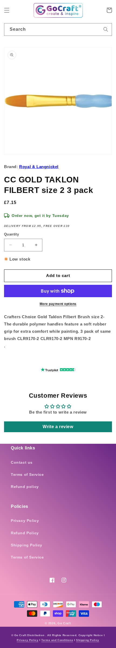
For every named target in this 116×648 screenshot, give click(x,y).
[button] (7, 10)
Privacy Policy (25, 520)
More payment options (58, 304)
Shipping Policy (26, 545)
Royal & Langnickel (39, 166)
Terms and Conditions (57, 640)
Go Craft (64, 623)
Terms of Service (27, 474)
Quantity (11, 234)
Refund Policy (25, 533)
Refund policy (25, 486)
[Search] (106, 29)
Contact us (22, 462)
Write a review (58, 426)
